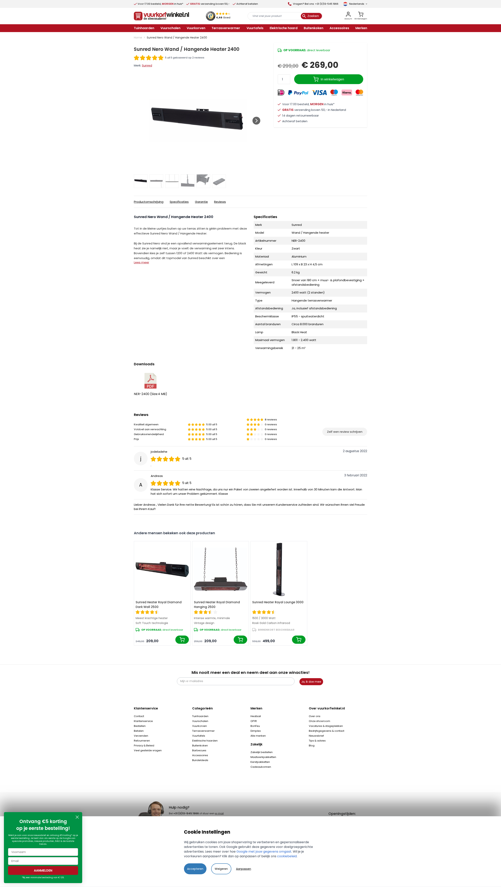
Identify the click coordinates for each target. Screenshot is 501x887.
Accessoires (200, 755)
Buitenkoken (200, 745)
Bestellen (140, 726)
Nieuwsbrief (316, 736)
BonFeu (255, 726)
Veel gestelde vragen (148, 750)
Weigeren (221, 869)
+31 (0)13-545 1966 (186, 813)
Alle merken (258, 736)
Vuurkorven (199, 726)
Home (138, 38)
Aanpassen (243, 869)
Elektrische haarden (205, 740)
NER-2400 (142, 394)
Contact (139, 716)
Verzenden (141, 736)
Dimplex (255, 731)
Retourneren (142, 740)
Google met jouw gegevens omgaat (263, 851)
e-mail (219, 813)
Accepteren (195, 869)
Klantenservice (143, 721)
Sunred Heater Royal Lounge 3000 (278, 602)
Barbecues (199, 750)
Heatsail (255, 716)
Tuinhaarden (200, 716)
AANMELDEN (43, 870)
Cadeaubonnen (260, 767)
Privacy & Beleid (144, 745)
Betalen (139, 731)
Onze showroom (319, 721)
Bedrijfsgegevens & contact (326, 731)
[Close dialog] (77, 817)
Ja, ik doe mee (311, 682)
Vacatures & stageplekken (326, 726)
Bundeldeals (200, 760)
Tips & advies (317, 740)
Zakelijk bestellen (261, 752)
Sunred (147, 65)
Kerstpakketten (260, 762)
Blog (311, 745)
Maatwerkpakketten (263, 757)
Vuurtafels (198, 736)
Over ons (314, 716)
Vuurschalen (200, 721)
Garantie (201, 202)
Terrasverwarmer (203, 731)
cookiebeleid (287, 856)
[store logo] (161, 16)
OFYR (253, 721)
